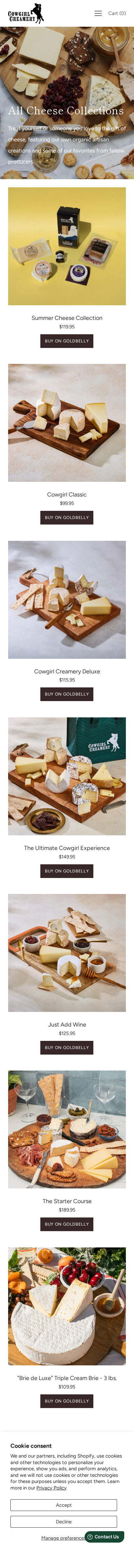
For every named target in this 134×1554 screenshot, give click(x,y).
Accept (64, 1505)
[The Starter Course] (67, 1129)
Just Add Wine (67, 1024)
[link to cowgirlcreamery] (27, 13)
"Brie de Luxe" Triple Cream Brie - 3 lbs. (67, 1378)
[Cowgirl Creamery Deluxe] (67, 600)
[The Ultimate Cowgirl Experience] (67, 776)
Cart (117, 13)
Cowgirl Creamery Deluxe (67, 671)
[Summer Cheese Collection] (67, 246)
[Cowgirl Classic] (67, 423)
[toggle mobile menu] (98, 13)
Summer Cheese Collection (67, 318)
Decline (64, 1522)
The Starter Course (67, 1201)
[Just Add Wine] (67, 953)
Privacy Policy (51, 1488)
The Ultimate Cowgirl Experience (67, 848)
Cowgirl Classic (67, 494)
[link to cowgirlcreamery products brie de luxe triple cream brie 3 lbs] (67, 1306)
